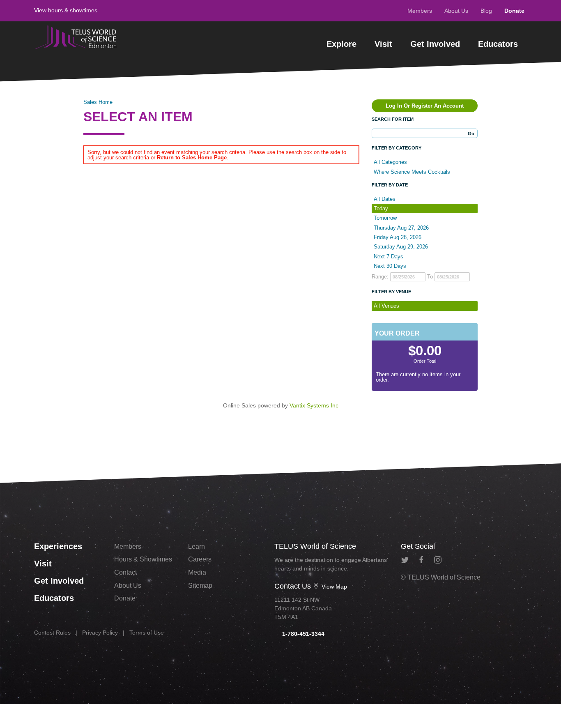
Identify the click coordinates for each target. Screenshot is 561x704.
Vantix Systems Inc (314, 405)
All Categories (390, 162)
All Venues (386, 306)
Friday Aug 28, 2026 (397, 237)
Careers (200, 559)
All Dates (384, 199)
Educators (498, 43)
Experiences (58, 546)
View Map (333, 586)
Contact (125, 572)
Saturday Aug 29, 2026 (401, 247)
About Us (456, 10)
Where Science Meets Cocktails (412, 172)
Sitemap (200, 585)
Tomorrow (385, 218)
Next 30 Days (390, 266)
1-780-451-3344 (302, 633)
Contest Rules (52, 632)
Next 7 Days (388, 256)
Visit (383, 43)
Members (419, 10)
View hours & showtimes (65, 10)
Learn (196, 546)
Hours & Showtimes (143, 559)
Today (381, 208)
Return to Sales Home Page (192, 157)
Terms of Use (146, 632)
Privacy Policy (100, 632)
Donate (514, 10)
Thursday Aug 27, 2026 (401, 228)
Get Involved (435, 43)
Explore (341, 43)
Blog (486, 10)
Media (197, 572)
